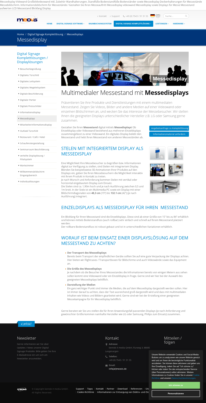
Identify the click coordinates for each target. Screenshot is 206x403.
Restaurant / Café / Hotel (32, 137)
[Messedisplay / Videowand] (176, 170)
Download (122, 388)
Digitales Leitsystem (30, 81)
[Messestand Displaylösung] (157, 170)
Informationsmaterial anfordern (169, 134)
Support (116, 16)
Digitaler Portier (28, 99)
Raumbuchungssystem (100, 23)
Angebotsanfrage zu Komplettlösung (169, 128)
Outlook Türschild (29, 130)
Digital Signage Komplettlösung (133, 23)
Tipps (90, 388)
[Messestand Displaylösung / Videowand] (164, 186)
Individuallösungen (30, 181)
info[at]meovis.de (118, 368)
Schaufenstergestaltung (32, 143)
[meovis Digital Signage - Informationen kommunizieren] (27, 19)
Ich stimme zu (176, 385)
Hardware (178, 23)
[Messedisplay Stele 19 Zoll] (176, 153)
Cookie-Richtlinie (85, 392)
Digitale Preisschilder (30, 106)
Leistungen (161, 23)
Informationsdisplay (30, 112)
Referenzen (136, 388)
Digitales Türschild (29, 75)
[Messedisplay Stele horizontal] (157, 153)
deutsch (152, 15)
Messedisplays (27, 118)
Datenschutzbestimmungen (183, 378)
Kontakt (103, 16)
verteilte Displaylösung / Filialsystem (32, 157)
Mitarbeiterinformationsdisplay (36, 124)
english (158, 15)
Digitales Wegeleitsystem (32, 87)
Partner (110, 388)
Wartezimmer (27, 165)
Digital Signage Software (70, 23)
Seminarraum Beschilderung (34, 149)
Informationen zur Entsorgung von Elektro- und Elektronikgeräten (130, 392)
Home (49, 23)
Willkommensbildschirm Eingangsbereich (32, 173)
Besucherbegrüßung (30, 69)
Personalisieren (176, 393)
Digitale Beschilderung (31, 93)
